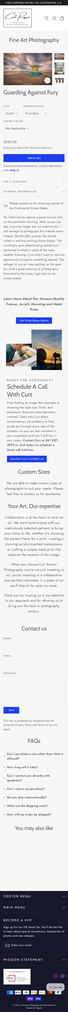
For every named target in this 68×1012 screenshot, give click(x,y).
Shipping (8, 147)
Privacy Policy (23, 725)
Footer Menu (17, 896)
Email (7, 655)
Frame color (13, 121)
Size (6, 106)
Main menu (14, 907)
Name (7, 638)
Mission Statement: (23, 959)
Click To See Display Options (34, 320)
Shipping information (20, 191)
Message (9, 673)
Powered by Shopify (34, 1008)
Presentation (34, 106)
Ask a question (15, 181)
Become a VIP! (17, 920)
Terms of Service (47, 725)
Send (11, 710)
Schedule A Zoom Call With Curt (26, 458)
